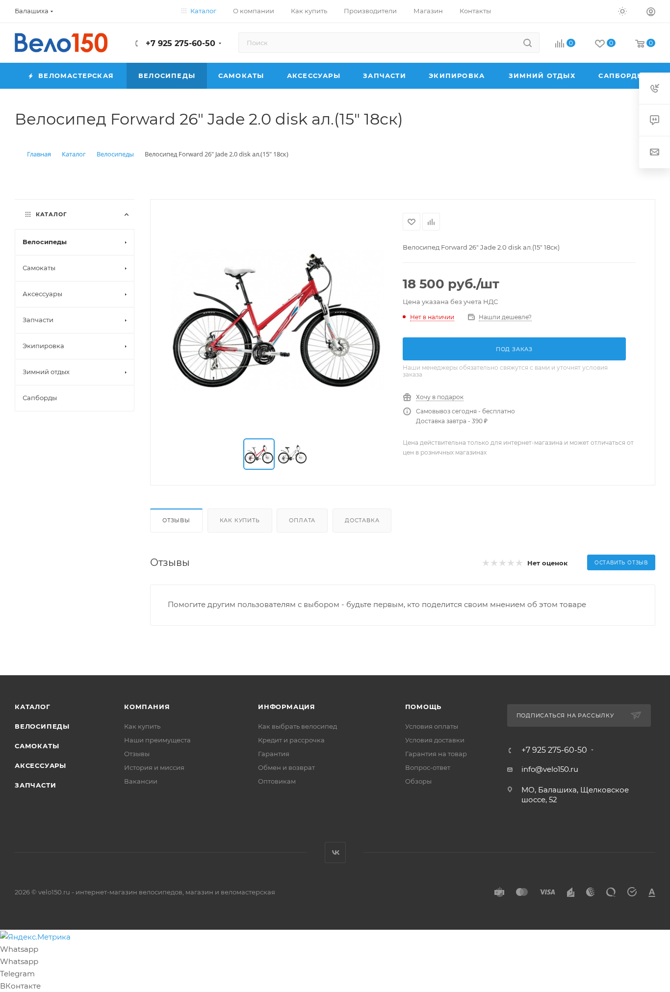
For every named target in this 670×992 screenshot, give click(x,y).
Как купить (240, 520)
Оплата (302, 520)
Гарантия (273, 754)
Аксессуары (40, 765)
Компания (147, 707)
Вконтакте (335, 852)
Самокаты (37, 746)
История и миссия (154, 767)
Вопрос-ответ (427, 767)
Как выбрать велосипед (297, 726)
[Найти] (527, 42)
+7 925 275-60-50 (179, 43)
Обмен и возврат (286, 767)
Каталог (33, 707)
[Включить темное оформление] (622, 10)
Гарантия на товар (436, 754)
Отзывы (176, 520)
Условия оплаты (431, 726)
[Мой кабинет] (650, 13)
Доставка (362, 520)
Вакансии (140, 781)
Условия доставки (434, 740)
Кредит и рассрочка (291, 740)
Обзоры (418, 781)
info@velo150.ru (549, 769)
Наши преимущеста (157, 740)
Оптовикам (277, 781)
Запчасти (35, 785)
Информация (286, 707)
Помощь (423, 707)
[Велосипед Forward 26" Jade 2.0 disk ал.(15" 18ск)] (277, 320)
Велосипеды (42, 726)
